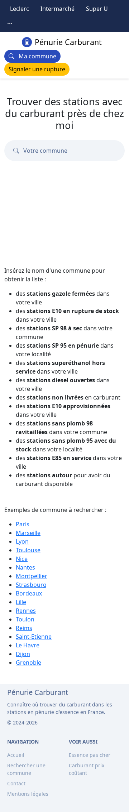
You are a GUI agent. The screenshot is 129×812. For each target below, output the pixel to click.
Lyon (22, 541)
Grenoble (28, 662)
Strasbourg (31, 585)
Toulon (25, 619)
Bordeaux (29, 593)
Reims (24, 628)
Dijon (23, 654)
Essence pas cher (89, 754)
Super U (97, 9)
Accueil (15, 754)
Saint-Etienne (34, 637)
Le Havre (27, 645)
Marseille (28, 533)
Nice (22, 559)
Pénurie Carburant (68, 42)
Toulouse (28, 550)
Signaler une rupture (37, 69)
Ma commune (35, 56)
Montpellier (31, 576)
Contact (16, 783)
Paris (22, 524)
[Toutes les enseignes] (10, 23)
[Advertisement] (64, 199)
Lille (21, 602)
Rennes (26, 611)
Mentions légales (27, 793)
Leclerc (19, 9)
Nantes (25, 567)
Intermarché (57, 9)
